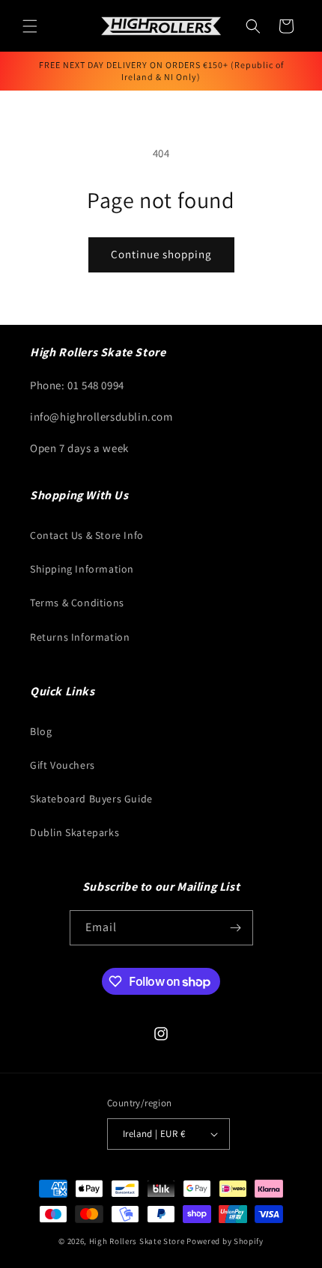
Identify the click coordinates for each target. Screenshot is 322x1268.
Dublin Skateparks (74, 832)
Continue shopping (161, 254)
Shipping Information (82, 569)
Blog (41, 731)
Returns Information (80, 637)
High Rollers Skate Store (137, 1241)
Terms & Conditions (77, 602)
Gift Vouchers (62, 765)
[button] (29, 26)
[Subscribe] (235, 927)
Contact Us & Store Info (87, 535)
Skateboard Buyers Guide (91, 798)
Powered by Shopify (225, 1241)
